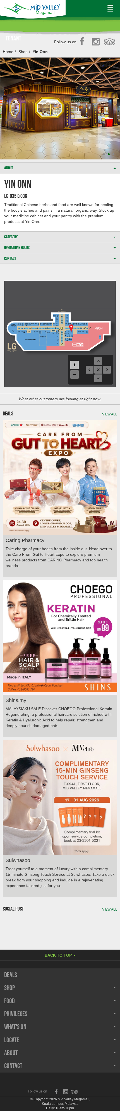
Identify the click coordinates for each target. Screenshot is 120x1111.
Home (8, 51)
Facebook (84, 42)
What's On (15, 1026)
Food (9, 1001)
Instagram (97, 42)
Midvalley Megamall (33, 10)
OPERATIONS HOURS (17, 247)
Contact (13, 1065)
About (11, 1053)
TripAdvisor (110, 42)
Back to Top (59, 955)
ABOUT (8, 167)
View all (109, 414)
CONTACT (10, 258)
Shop (23, 51)
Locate (11, 1040)
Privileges (15, 1014)
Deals (10, 975)
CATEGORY (11, 236)
